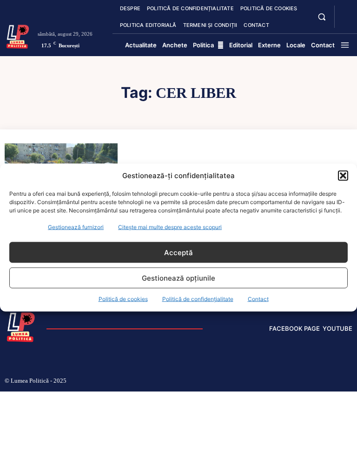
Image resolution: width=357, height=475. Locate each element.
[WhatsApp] (335, 381)
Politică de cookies (123, 298)
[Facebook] (260, 381)
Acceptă (178, 252)
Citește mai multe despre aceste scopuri (170, 227)
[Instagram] (275, 381)
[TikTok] (290, 381)
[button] (343, 175)
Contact (258, 298)
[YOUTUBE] (344, 22)
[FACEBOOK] (344, 11)
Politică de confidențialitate (197, 298)
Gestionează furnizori (76, 227)
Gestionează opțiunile (178, 277)
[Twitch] (305, 381)
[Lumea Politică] (18, 36)
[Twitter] (320, 381)
